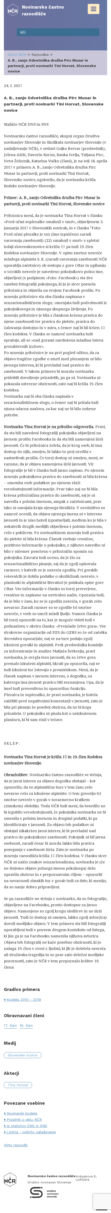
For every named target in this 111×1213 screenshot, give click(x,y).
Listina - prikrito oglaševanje (31, 1132)
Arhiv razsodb (16, 1145)
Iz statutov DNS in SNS (27, 1126)
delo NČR (17, 54)
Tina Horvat (18, 1085)
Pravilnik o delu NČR (24, 1119)
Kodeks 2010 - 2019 (24, 999)
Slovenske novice (22, 1055)
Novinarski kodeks (22, 1113)
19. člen (26, 1025)
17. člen (10, 1025)
